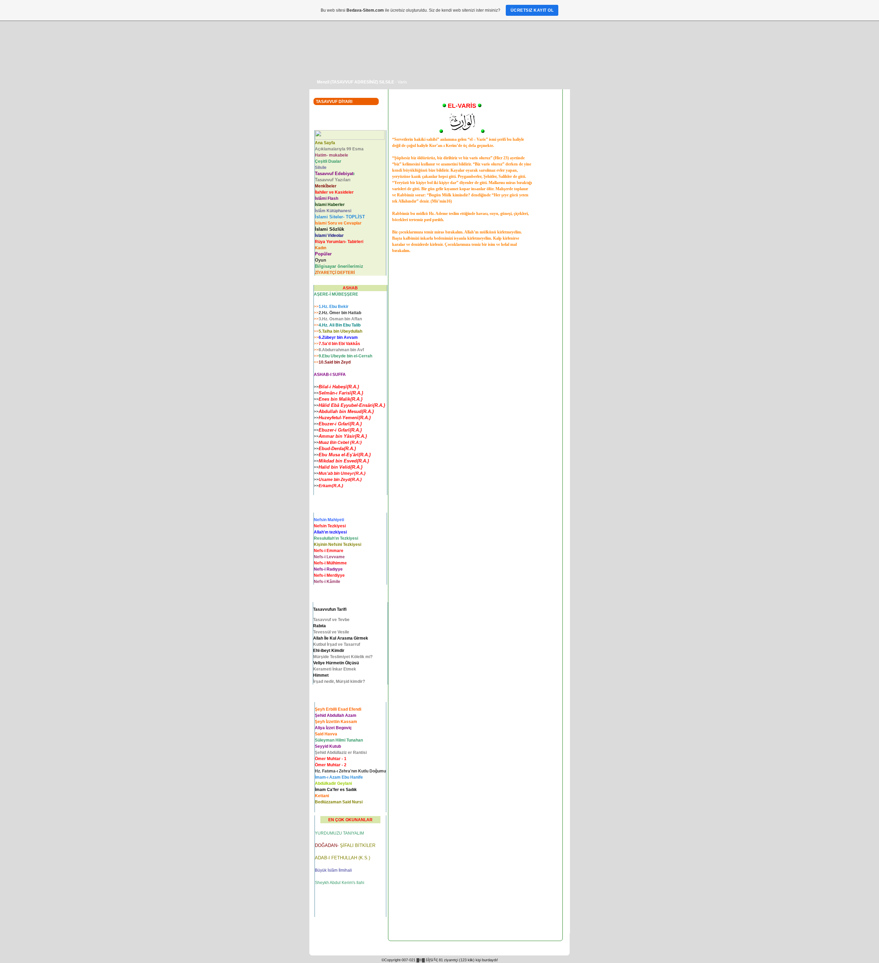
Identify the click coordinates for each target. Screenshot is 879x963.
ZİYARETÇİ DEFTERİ (335, 272)
